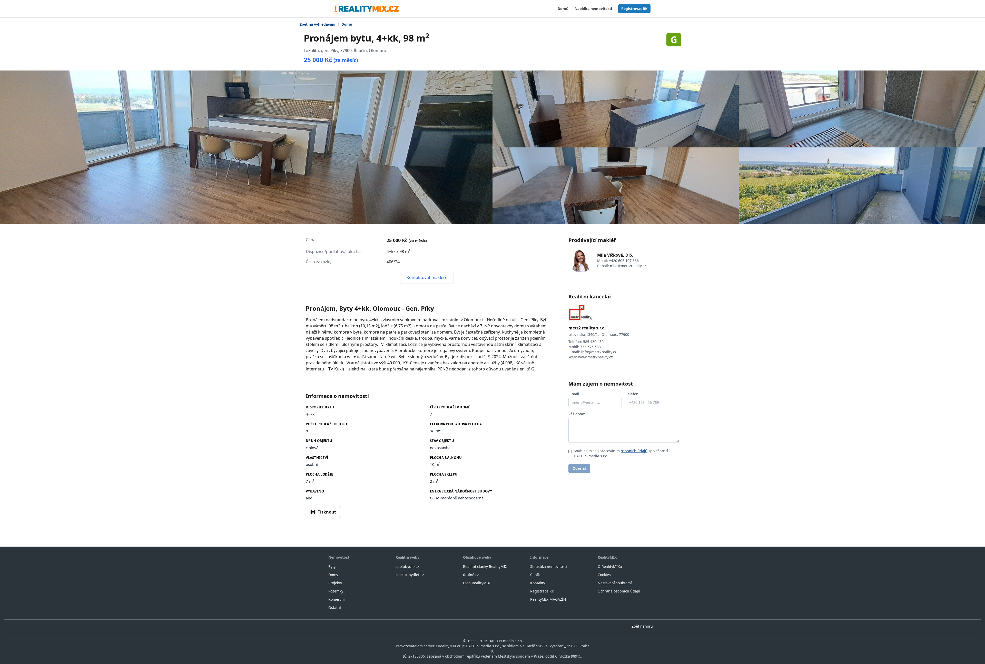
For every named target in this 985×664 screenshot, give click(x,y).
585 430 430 (593, 341)
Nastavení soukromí (615, 582)
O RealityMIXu (610, 566)
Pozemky (335, 591)
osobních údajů (634, 450)
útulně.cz (471, 574)
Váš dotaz (576, 413)
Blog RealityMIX (476, 582)
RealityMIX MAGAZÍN (548, 599)
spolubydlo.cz (407, 566)
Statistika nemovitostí (548, 566)
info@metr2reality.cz (599, 351)
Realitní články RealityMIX (485, 566)
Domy (333, 574)
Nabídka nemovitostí (593, 8)
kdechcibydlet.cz (410, 574)
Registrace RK (542, 591)
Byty (332, 566)
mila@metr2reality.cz (628, 265)
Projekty (335, 582)
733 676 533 (590, 346)
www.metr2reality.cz (595, 357)
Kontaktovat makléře (427, 277)
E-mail (573, 393)
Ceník (535, 574)
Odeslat (579, 468)
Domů (563, 8)
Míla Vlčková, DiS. (615, 255)
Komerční (336, 599)
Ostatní (334, 607)
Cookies (604, 574)
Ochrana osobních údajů (619, 591)
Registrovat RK (634, 8)
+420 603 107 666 (624, 260)
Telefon (632, 393)
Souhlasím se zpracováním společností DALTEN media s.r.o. (621, 453)
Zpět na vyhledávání (317, 24)
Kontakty (537, 582)
